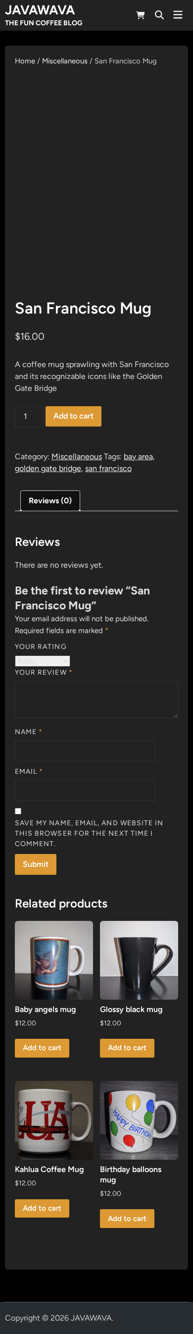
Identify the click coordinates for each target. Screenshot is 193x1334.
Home (25, 60)
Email (29, 771)
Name (29, 732)
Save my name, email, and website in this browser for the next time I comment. (89, 833)
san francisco (108, 468)
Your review (44, 672)
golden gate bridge (48, 468)
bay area (138, 456)
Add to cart (73, 416)
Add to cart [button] (42, 1047)
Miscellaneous (65, 60)
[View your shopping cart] (140, 17)
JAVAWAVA (40, 10)
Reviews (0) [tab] (50, 500)
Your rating (41, 646)
